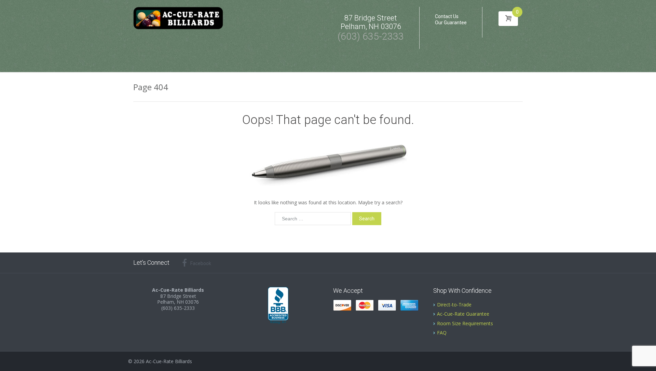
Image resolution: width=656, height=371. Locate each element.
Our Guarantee (451, 22)
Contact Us (447, 16)
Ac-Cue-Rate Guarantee (463, 314)
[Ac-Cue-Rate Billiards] (178, 17)
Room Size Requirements (465, 323)
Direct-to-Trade (454, 304)
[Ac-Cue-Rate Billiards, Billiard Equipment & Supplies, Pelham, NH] (278, 306)
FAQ (442, 332)
